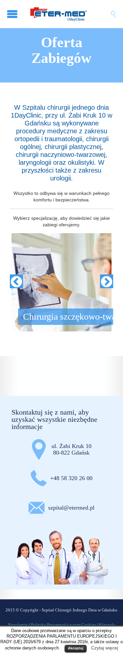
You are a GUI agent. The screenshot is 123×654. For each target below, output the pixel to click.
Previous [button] (16, 282)
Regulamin (18, 624)
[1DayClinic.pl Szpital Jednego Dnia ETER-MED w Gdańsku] (68, 14)
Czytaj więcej (104, 647)
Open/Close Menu (13, 14)
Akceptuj (75, 648)
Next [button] (106, 282)
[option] (61, 282)
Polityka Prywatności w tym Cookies (63, 624)
